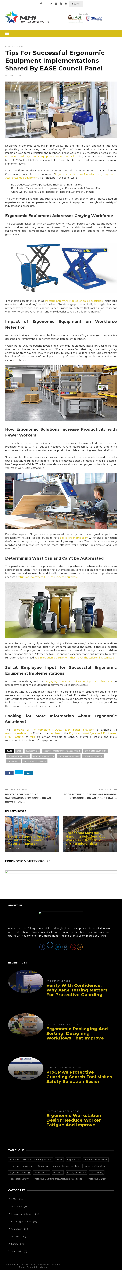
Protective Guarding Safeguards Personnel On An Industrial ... (28, 798)
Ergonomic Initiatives (43, 756)
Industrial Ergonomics (35, 761)
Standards (63, 981)
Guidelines (16, 1229)
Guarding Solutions (59, 1068)
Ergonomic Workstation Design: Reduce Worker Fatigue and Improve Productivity (73, 1122)
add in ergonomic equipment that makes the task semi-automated (74, 657)
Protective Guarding (94, 1166)
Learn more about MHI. (92, 935)
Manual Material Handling (66, 1166)
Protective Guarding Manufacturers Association (58, 1179)
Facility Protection (76, 1172)
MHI (32, 737)
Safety (14, 1244)
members (54, 733)
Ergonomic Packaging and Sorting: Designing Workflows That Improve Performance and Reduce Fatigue (77, 1038)
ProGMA (51, 981)
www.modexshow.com (18, 733)
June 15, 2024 (15, 75)
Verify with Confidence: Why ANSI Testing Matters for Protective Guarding (77, 990)
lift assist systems (55, 300)
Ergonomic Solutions (69, 756)
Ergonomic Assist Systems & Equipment (61, 751)
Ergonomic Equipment (95, 751)
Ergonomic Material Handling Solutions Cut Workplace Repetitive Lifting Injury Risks (85, 838)
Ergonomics (13, 761)
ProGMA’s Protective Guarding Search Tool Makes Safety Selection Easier (79, 1077)
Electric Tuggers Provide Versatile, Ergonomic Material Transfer (28, 840)
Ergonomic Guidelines (18, 756)
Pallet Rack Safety (19, 1179)
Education (17, 46)
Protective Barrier (96, 1179)
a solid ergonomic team (74, 537)
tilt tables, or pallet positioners (84, 300)
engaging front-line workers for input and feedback (79, 681)
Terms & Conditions (37, 1267)
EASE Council (32, 751)
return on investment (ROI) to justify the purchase (48, 577)
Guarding (43, 1166)
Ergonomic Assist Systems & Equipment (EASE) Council (39, 156)
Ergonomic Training (93, 756)
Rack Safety (97, 1172)
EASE (7, 46)
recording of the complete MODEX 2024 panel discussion (53, 729)
